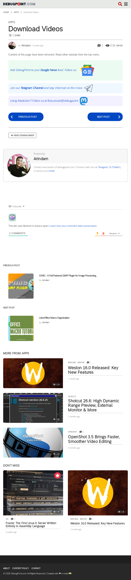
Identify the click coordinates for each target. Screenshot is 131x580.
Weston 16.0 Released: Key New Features (93, 370)
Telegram (103, 167)
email (51, 170)
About (6, 568)
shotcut (72, 396)
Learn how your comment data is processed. (73, 225)
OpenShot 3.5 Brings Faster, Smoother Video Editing (94, 439)
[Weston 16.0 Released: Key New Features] (33, 373)
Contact (35, 568)
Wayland (72, 362)
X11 (7, 519)
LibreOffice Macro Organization (54, 317)
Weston (80, 362)
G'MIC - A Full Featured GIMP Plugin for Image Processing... (68, 275)
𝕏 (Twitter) (114, 167)
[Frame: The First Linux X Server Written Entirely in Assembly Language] (33, 492)
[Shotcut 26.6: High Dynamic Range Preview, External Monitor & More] (33, 408)
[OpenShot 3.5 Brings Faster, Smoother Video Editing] (33, 443)
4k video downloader (22, 135)
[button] (120, 4)
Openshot (72, 432)
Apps (11, 22)
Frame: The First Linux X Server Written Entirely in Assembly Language (31, 524)
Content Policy (20, 568)
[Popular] (57, 475)
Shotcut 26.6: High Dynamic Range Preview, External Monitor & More (93, 405)
